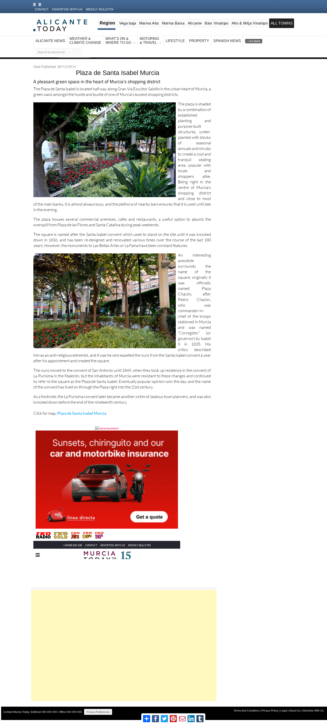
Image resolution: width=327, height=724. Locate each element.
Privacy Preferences (98, 707)
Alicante (201, 18)
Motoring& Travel (128, 36)
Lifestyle (150, 36)
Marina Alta (158, 18)
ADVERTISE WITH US (71, 5)
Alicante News (47, 36)
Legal (283, 705)
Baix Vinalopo (221, 18)
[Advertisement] (123, 640)
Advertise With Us (313, 705)
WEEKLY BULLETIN (98, 5)
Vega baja (138, 18)
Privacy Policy (269, 705)
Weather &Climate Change (75, 36)
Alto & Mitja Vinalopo (253, 18)
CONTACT (50, 5)
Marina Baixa (180, 18)
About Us (294, 705)
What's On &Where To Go (101, 36)
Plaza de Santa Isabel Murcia (81, 408)
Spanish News (192, 36)
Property (169, 36)
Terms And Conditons (246, 705)
